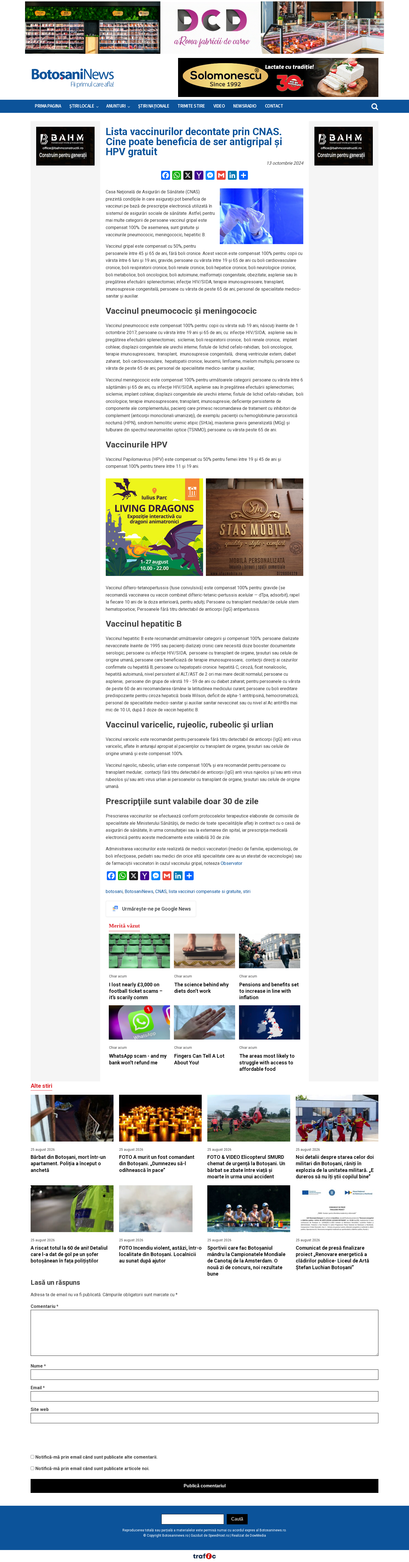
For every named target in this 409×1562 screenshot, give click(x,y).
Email (38, 1387)
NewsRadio (245, 106)
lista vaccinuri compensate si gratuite (205, 891)
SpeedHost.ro (218, 1535)
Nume (38, 1366)
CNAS (161, 891)
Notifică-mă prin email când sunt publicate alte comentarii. (96, 1457)
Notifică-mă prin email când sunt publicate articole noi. (92, 1468)
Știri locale (81, 106)
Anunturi (115, 106)
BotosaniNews (139, 891)
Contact (274, 106)
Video (219, 106)
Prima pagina (48, 106)
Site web (40, 1409)
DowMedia (258, 1535)
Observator (231, 863)
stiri (246, 891)
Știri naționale (153, 106)
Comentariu (44, 1306)
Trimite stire (191, 106)
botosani (114, 891)
